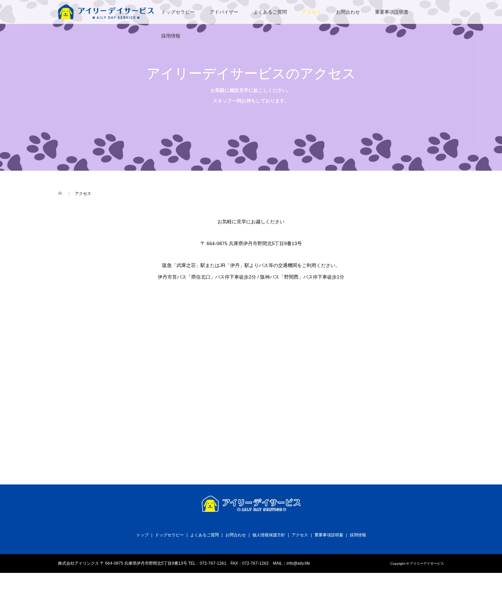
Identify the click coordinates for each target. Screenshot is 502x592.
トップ (142, 535)
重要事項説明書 (391, 12)
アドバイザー (224, 12)
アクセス (311, 12)
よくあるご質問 (270, 12)
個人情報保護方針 (268, 535)
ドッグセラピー (178, 12)
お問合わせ (348, 12)
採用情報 (170, 36)
